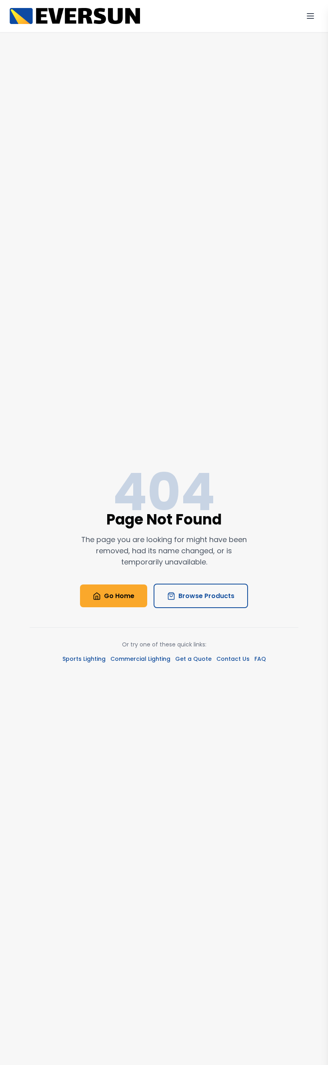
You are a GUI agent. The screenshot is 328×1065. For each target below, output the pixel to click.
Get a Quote (193, 659)
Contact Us (233, 659)
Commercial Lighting (140, 659)
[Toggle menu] (310, 16)
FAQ (260, 659)
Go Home (119, 595)
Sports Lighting (84, 659)
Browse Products (206, 595)
